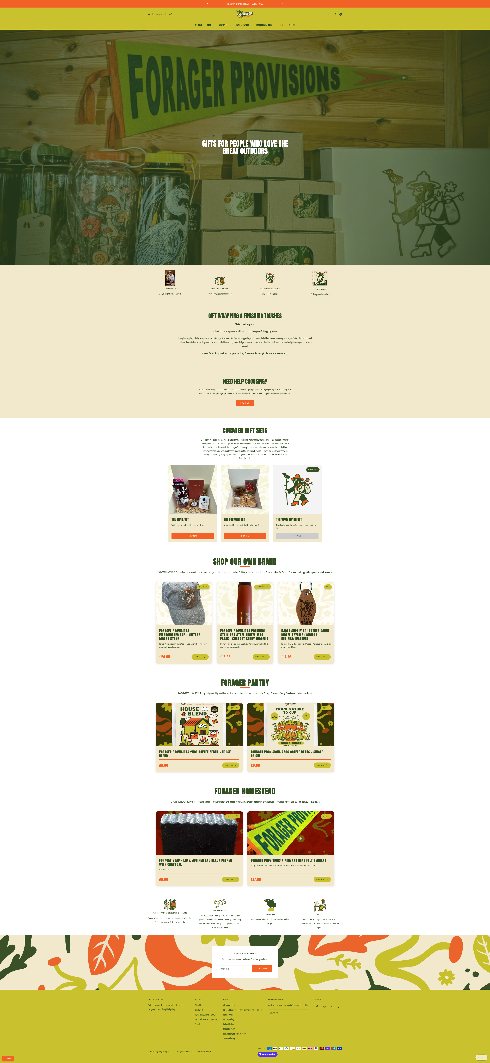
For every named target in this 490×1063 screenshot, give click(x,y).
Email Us (245, 402)
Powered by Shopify (204, 1051)
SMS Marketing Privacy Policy (234, 1033)
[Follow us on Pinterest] (331, 1006)
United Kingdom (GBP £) (158, 1051)
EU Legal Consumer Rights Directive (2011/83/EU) (242, 1009)
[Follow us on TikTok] (338, 1006)
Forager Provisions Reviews (205, 1014)
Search (197, 1024)
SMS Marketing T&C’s (231, 1038)
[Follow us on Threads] (317, 1006)
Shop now (193, 536)
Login (329, 14)
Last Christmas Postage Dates (206, 1019)
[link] (184, 623)
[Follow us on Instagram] (324, 1006)
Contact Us (199, 1009)
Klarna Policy (228, 1014)
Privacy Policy (228, 1019)
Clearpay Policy (229, 1005)
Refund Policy (228, 1024)
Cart (338, 14)
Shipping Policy (229, 1028)
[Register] (305, 1013)
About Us (198, 1005)
